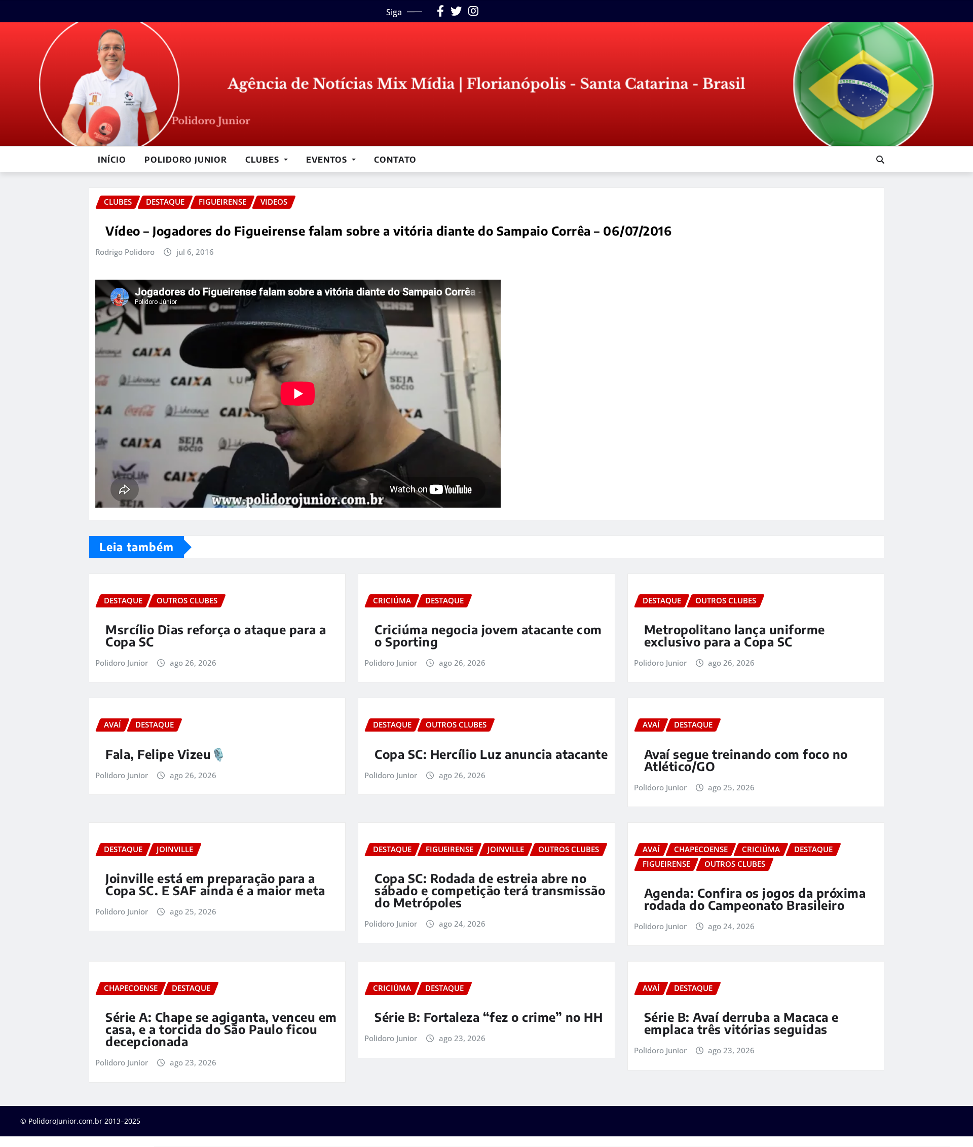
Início (112, 160)
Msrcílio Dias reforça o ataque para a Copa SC (215, 635)
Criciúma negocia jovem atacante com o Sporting (488, 635)
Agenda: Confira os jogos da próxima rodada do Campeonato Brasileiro (755, 898)
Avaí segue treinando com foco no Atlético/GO (746, 760)
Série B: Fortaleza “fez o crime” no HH (489, 1016)
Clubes (263, 160)
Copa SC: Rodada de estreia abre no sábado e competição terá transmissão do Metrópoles (490, 890)
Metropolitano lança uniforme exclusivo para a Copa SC (734, 635)
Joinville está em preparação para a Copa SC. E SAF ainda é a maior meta (215, 884)
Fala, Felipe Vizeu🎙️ (166, 753)
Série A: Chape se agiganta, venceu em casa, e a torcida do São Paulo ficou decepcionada (221, 1029)
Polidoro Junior (185, 160)
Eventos (328, 160)
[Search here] (880, 159)
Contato (395, 160)
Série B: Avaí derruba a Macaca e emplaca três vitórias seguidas (741, 1023)
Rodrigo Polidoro (125, 252)
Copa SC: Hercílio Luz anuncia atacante (491, 753)
